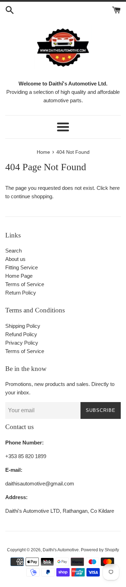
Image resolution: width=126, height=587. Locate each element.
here (115, 188)
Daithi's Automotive (61, 549)
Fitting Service (21, 267)
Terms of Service (24, 284)
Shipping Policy (22, 326)
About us (15, 259)
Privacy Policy (21, 343)
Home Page (19, 276)
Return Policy (20, 293)
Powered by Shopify (100, 549)
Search (13, 251)
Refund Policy (21, 334)
